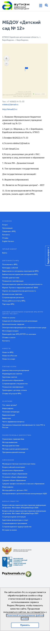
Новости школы (8, 318)
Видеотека (6, 418)
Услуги (5, 225)
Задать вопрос (48, 256)
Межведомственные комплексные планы (18, 464)
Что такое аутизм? (9, 405)
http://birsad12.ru (9, 109)
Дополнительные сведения (13, 324)
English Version (8, 241)
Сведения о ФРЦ (9, 231)
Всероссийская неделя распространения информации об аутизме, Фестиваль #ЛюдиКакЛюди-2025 (24, 512)
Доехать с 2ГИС (40, 94)
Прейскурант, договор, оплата (14, 390)
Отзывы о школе (8, 337)
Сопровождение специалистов (15, 384)
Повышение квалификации (12, 281)
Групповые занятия (9, 377)
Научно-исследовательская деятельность (19, 291)
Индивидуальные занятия (12, 374)
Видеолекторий (8, 415)
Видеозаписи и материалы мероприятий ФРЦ (20, 271)
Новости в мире (8, 359)
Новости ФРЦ (7, 352)
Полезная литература (10, 412)
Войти (4, 253)
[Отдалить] (6, 63)
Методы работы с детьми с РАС (15, 490)
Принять (25, 625)
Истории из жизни (9, 530)
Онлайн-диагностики (10, 278)
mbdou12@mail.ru (10, 104)
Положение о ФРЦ (9, 264)
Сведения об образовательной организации (19, 321)
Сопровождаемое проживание (14, 523)
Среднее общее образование (14, 480)
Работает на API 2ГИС (24, 91)
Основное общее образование (14, 477)
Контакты (6, 235)
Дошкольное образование (12, 380)
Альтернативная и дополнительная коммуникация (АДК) (24, 494)
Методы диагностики (10, 446)
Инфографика (7, 408)
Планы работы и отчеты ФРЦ (13, 301)
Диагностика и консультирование (15, 370)
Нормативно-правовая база (13, 439)
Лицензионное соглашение (23, 93)
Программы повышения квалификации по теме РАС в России (23, 426)
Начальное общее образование (14, 474)
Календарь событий (10, 268)
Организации (7, 228)
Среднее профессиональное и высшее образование (23, 484)
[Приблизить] (6, 58)
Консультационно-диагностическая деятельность (22, 284)
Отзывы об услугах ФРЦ (11, 394)
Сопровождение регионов (13, 297)
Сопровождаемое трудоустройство (17, 527)
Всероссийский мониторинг (13, 467)
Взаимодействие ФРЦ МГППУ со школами (19, 334)
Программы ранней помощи (13, 452)
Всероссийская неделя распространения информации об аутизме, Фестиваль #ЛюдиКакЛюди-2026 (24, 506)
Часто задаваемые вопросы (13, 422)
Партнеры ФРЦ (8, 304)
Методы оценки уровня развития (15, 449)
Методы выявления (9, 442)
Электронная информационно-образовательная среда (24, 328)
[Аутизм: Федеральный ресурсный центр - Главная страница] (15, 5)
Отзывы (5, 238)
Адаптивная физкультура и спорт (15, 520)
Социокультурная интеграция (14, 517)
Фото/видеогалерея (10, 331)
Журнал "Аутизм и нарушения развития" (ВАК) (20, 288)
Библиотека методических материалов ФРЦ (20, 274)
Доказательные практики (12, 294)
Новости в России (9, 356)
